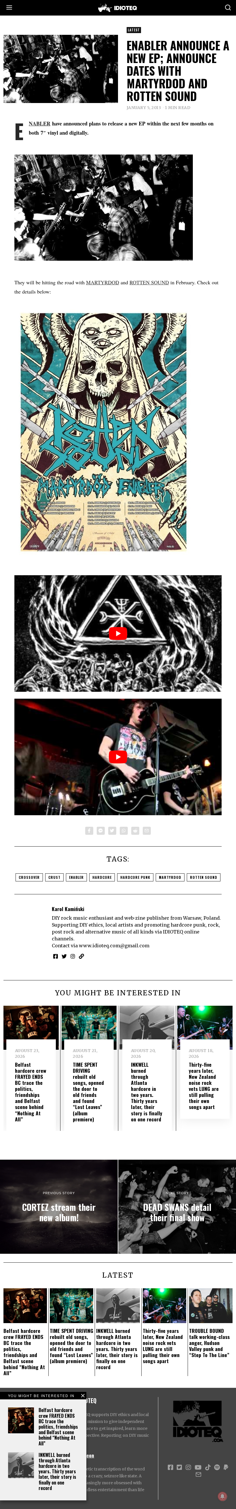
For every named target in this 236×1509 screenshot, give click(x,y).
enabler (76, 877)
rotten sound (203, 877)
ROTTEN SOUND (149, 282)
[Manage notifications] (222, 1496)
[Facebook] (89, 831)
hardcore (102, 877)
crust (54, 877)
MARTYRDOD (102, 282)
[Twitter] (112, 831)
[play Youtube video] (118, 633)
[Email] (147, 831)
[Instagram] (73, 956)
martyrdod (170, 877)
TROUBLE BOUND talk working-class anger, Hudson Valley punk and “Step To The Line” (209, 1343)
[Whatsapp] (124, 831)
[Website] (81, 956)
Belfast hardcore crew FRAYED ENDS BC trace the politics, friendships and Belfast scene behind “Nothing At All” (58, 1427)
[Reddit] (135, 831)
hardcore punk (135, 877)
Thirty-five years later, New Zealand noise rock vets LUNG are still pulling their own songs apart (204, 1086)
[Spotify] (217, 1467)
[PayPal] (226, 1467)
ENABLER (39, 123)
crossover (29, 877)
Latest (134, 30)
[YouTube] (198, 1467)
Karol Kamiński (68, 908)
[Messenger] (101, 831)
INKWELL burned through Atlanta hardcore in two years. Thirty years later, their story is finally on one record (57, 1471)
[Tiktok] (208, 1467)
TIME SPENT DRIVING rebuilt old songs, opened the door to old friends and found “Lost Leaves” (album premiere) (88, 1092)
